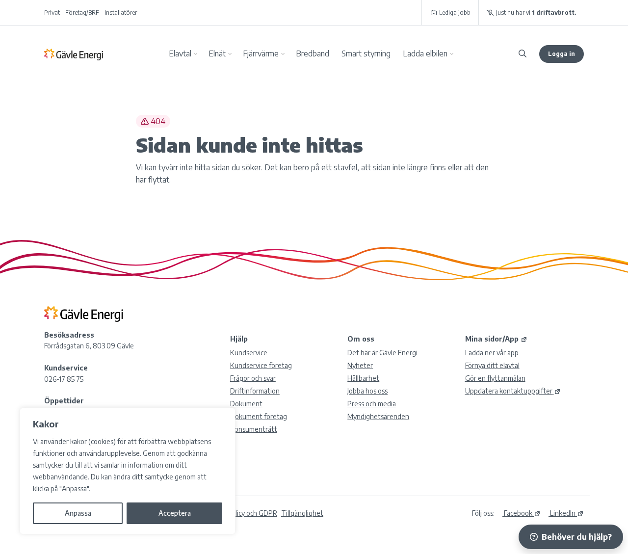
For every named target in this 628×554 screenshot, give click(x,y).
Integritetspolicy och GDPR (236, 513)
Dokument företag (258, 416)
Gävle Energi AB (73, 54)
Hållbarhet (363, 378)
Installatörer (121, 12)
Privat (52, 12)
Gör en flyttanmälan (495, 378)
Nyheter (360, 365)
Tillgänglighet (302, 513)
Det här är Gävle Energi (382, 352)
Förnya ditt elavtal (492, 365)
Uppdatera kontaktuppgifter (508, 391)
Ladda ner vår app (492, 352)
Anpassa (78, 513)
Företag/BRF (82, 12)
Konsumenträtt (253, 429)
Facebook (517, 513)
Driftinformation (255, 391)
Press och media (371, 403)
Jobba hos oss (367, 391)
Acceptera (174, 513)
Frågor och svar (253, 378)
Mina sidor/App (492, 339)
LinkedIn (562, 513)
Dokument (246, 403)
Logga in (561, 53)
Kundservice (248, 352)
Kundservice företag (261, 365)
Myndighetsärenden (378, 416)
